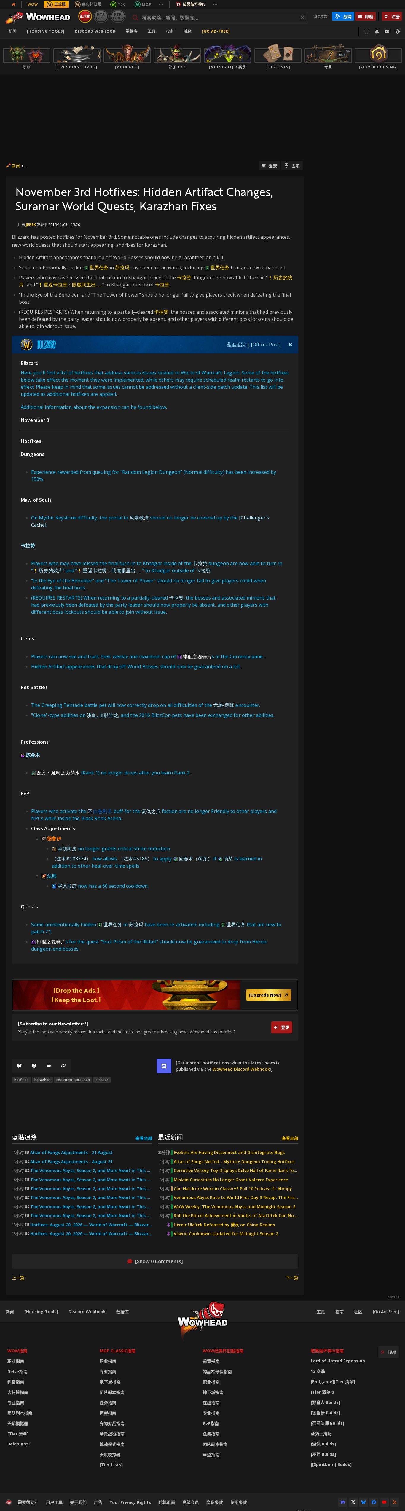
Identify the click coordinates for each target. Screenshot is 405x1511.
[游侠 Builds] (323, 1444)
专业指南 (15, 1402)
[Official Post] (265, 344)
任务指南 (108, 1402)
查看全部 (143, 1138)
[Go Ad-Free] (216, 31)
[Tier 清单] (17, 1434)
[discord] (164, 1066)
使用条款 (238, 1502)
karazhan (42, 1079)
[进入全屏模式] (366, 31)
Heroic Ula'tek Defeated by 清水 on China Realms (224, 1225)
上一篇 (18, 1278)
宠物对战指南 (112, 1423)
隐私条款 (214, 1502)
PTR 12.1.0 (100, 16)
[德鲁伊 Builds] (325, 1413)
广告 (98, 1502)
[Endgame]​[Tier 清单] (333, 1381)
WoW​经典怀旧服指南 (223, 1351)
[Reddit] (49, 1066)
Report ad (393, 1296)
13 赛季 (318, 1371)
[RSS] (394, 1502)
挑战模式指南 (112, 1444)
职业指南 (15, 1361)
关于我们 (78, 1502)
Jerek (31, 224)
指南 (170, 31)
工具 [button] (152, 31)
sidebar (102, 1079)
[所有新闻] (13, 4)
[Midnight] (18, 1444)
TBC (122, 4)
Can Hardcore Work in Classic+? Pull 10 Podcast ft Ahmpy (233, 1188)
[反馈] (387, 31)
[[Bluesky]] (19, 1066)
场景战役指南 (112, 1434)
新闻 (13, 31)
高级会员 (190, 1502)
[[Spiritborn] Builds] (331, 1464)
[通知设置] (376, 31)
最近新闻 (170, 1137)
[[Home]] (39, 16)
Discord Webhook (95, 31)
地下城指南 (110, 1382)
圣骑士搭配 (321, 1433)
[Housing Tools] (41, 1311)
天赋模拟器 (17, 1423)
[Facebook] (34, 1066)
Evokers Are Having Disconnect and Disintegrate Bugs (229, 1152)
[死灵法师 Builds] (327, 1423)
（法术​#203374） (71, 858)
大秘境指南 (17, 1392)
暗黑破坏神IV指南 (327, 1351)
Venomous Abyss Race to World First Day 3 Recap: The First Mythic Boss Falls (236, 1197)
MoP (147, 4)
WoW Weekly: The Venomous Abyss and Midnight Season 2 (234, 1206)
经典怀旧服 (91, 4)
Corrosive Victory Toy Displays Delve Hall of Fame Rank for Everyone (236, 1170)
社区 (188, 31)
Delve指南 (17, 1371)
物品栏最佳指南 (217, 1371)
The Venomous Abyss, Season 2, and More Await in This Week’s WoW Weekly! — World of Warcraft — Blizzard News (91, 1206)
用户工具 (54, 1502)
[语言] (397, 31)
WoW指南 (17, 1351)
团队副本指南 (19, 1413)
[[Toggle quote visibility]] (290, 345)
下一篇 (292, 1278)
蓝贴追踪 (236, 344)
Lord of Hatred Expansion (338, 1361)
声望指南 (108, 1413)
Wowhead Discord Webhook (241, 1069)
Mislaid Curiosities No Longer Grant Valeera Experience (231, 1179)
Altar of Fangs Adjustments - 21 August (71, 1152)
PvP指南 (211, 1423)
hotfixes (21, 1079)
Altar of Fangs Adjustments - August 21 (71, 1161)
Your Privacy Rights (130, 1502)
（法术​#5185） (135, 858)
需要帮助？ (28, 1502)
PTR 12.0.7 (117, 16)
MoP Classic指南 (117, 1351)
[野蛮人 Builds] (325, 1402)
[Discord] (342, 1502)
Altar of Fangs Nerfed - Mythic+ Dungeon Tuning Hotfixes (234, 1161)
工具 (321, 1311)
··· (161, 4)
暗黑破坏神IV (194, 4)
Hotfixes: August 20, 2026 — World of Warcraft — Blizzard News (91, 1225)
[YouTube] (384, 1502)
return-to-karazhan (73, 1079)
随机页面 (166, 1502)
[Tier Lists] (111, 1464)
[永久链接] (63, 1066)
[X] (353, 1502)
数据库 (132, 31)
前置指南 (211, 1361)
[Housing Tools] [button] (46, 31)
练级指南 (15, 1382)
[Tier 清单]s (322, 1392)
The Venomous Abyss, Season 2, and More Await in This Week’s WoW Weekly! (91, 1170)
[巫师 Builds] (323, 1454)
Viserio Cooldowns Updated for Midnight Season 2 (226, 1233)
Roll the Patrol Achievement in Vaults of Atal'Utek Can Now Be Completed (236, 1215)
